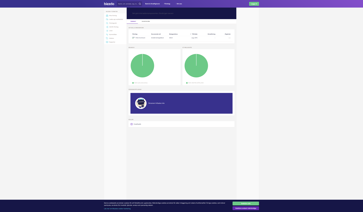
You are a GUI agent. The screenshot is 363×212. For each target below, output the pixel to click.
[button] (140, 83)
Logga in (254, 4)
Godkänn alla (245, 203)
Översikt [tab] (133, 21)
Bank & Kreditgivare (152, 4)
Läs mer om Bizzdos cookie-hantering (117, 209)
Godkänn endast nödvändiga (245, 208)
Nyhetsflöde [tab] (146, 21)
